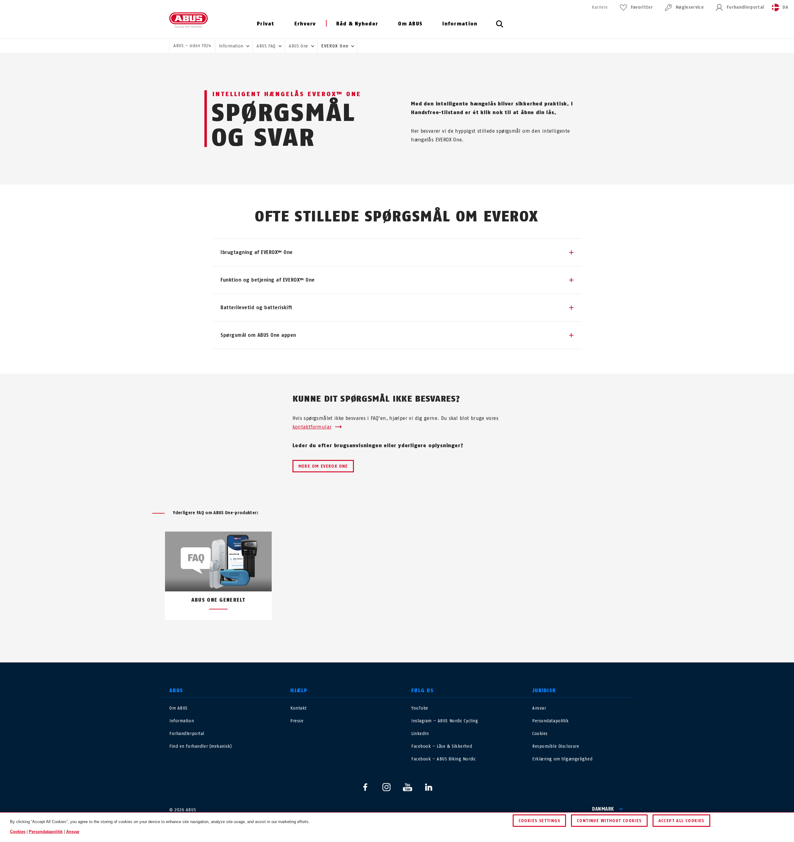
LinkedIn (420, 733)
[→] (408, 634)
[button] (397, 252)
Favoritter (642, 7)
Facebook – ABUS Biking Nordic (443, 759)
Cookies (540, 733)
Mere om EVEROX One (323, 466)
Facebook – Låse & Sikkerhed (441, 746)
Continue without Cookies (609, 820)
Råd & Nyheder (357, 24)
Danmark (603, 809)
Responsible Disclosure (555, 746)
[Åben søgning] (499, 27)
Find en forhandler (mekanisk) (200, 746)
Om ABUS (410, 24)
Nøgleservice (690, 7)
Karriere (600, 7)
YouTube (419, 708)
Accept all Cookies (681, 820)
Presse (296, 721)
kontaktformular (312, 427)
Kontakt (298, 708)
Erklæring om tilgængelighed (562, 759)
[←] (385, 634)
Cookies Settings (539, 820)
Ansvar (539, 708)
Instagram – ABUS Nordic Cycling (444, 721)
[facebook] (365, 787)
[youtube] (407, 787)
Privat (265, 24)
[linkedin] (428, 787)
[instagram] (386, 787)
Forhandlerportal (745, 7)
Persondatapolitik (550, 721)
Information (459, 24)
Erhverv (305, 24)
